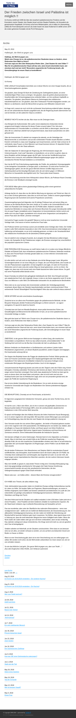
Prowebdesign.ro (29, 715)
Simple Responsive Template (16, 715)
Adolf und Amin (10, 602)
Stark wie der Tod (11, 664)
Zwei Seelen (9, 641)
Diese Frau (8, 695)
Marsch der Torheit (11, 610)
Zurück (7, 558)
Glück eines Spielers (12, 672)
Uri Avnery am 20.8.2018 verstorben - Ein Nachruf (22, 586)
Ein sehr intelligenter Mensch (15, 625)
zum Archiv (8, 570)
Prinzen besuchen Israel (13, 633)
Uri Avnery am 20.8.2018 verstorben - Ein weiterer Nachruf (25, 579)
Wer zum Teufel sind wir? (13, 594)
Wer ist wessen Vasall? (13, 687)
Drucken (8, 555)
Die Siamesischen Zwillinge (14, 648)
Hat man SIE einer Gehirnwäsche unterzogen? (21, 656)
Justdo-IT (28, 712)
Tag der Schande (11, 679)
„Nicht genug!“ (9, 617)
